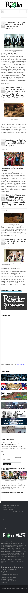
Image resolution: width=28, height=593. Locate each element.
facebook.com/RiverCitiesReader (9, 580)
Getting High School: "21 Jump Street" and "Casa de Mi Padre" (15, 241)
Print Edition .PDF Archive (9, 507)
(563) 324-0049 (4, 571)
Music (4, 522)
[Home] (14, 4)
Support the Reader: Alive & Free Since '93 (13, 511)
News (4, 515)
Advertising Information (8, 509)
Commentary (6, 517)
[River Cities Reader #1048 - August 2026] (14, 340)
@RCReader (4, 582)
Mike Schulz (6, 32)
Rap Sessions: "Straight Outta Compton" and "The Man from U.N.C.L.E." (15, 25)
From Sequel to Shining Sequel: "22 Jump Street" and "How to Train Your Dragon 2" (15, 143)
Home (3, 16)
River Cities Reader (21, 364)
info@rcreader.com (5, 572)
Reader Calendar (7, 513)
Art (3, 526)
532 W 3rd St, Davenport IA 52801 (9, 569)
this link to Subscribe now (14, 492)
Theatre (4, 519)
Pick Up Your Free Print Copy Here (11, 505)
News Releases (6, 530)
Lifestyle (5, 528)
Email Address (7, 459)
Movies (4, 524)
